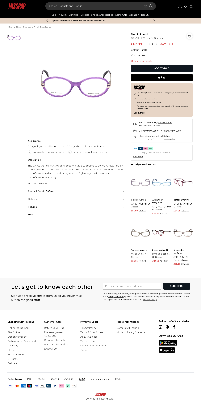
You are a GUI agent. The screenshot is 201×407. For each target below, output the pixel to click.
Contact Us (50, 349)
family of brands (116, 296)
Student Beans (16, 354)
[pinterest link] (167, 327)
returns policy (169, 139)
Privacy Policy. (150, 299)
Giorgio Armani (139, 34)
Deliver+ (12, 363)
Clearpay (13, 345)
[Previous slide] (47, 20)
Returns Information (56, 344)
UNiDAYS (13, 359)
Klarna (11, 350)
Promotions (28, 27)
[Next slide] (154, 20)
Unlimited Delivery (18, 328)
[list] (76, 83)
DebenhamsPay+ (18, 337)
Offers (18, 27)
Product (85, 350)
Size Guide (14, 332)
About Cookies (88, 337)
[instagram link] (160, 327)
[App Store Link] (168, 346)
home (10, 27)
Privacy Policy (88, 328)
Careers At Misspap (128, 328)
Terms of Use (87, 341)
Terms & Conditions (91, 332)
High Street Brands (43, 27)
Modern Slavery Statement (132, 332)
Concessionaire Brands (93, 345)
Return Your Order (54, 328)
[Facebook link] (174, 327)
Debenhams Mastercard (22, 341)
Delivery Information (56, 340)
